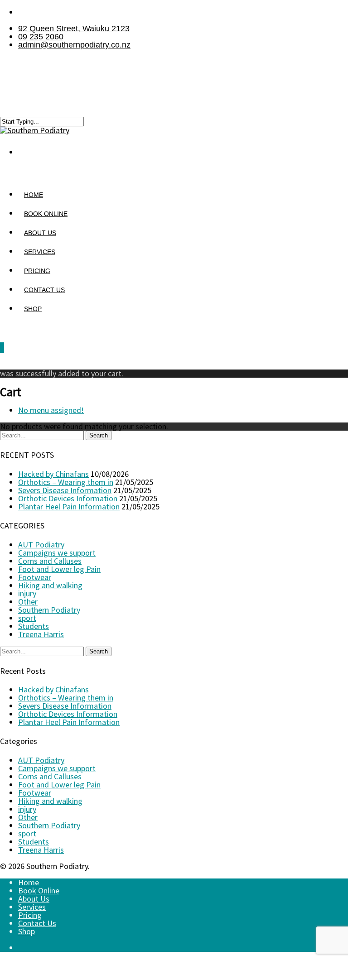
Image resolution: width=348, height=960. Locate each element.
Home (28, 882)
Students (33, 626)
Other (28, 601)
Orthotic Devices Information (67, 498)
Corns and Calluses (50, 561)
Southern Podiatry (49, 610)
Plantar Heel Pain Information (69, 506)
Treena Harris (41, 634)
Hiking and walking (50, 585)
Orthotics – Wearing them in (65, 482)
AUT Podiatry (41, 544)
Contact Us (37, 923)
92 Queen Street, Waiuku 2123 (74, 28)
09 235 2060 (40, 36)
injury (27, 593)
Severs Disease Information (64, 490)
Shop (33, 308)
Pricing (30, 915)
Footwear (34, 577)
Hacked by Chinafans (53, 474)
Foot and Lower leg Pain (59, 569)
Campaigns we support (57, 552)
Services (32, 907)
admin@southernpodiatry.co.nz (74, 44)
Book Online (38, 890)
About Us (33, 898)
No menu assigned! (51, 410)
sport (27, 618)
